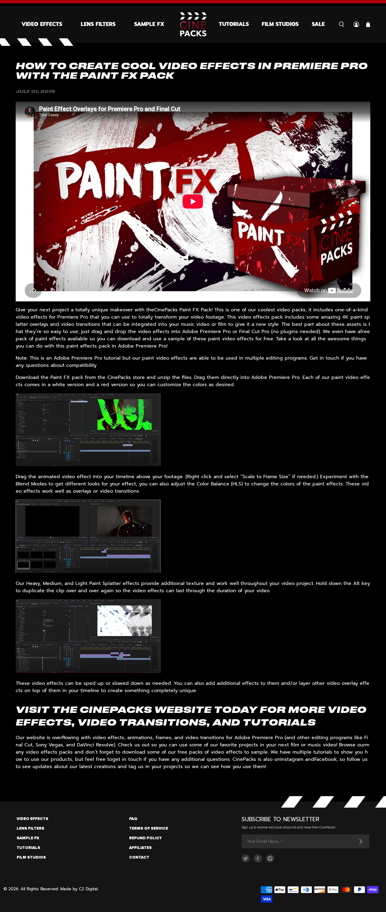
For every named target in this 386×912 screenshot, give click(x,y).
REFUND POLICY (145, 838)
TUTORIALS (28, 847)
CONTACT (139, 857)
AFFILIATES (140, 847)
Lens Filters (98, 24)
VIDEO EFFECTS (32, 818)
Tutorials (234, 24)
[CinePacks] (193, 24)
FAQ (133, 818)
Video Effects (41, 24)
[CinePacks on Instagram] (270, 861)
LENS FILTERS (30, 828)
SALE (318, 24)
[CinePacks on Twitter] (246, 861)
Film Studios (280, 24)
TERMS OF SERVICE (148, 828)
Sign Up (360, 841)
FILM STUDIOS (31, 857)
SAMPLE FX (149, 24)
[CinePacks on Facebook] (258, 861)
